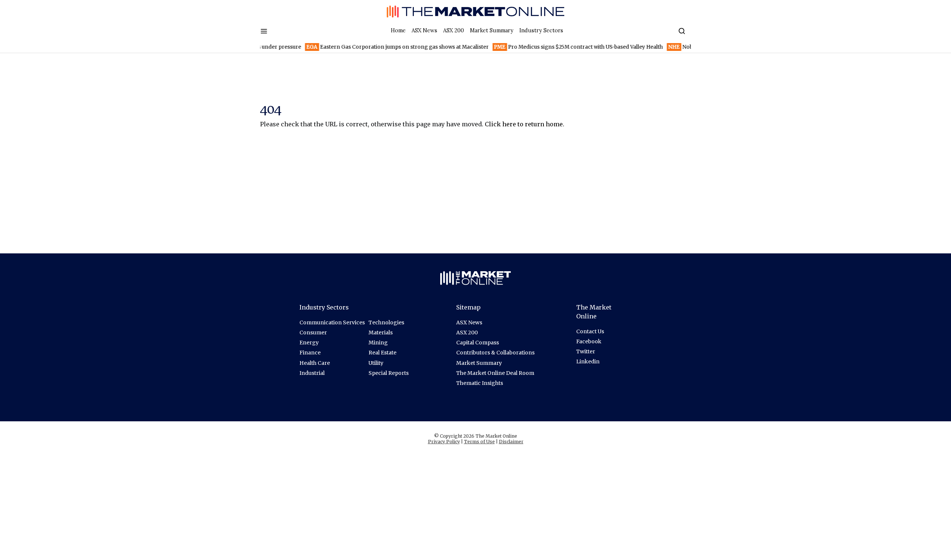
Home (398, 30)
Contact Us (590, 331)
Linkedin (588, 361)
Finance (310, 352)
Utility (376, 363)
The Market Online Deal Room (495, 373)
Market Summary (491, 30)
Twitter (585, 351)
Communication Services (332, 322)
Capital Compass (477, 342)
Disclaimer (511, 441)
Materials (381, 332)
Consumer (313, 332)
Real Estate (382, 352)
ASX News (424, 30)
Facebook (588, 341)
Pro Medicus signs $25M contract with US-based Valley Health (568, 47)
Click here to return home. (524, 124)
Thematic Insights (479, 383)
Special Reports (389, 373)
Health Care (314, 363)
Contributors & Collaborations (495, 352)
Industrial (312, 373)
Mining (378, 342)
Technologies (386, 322)
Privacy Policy (444, 441)
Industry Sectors (541, 30)
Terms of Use (479, 441)
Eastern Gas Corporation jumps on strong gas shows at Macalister (387, 47)
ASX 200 (453, 30)
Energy (309, 342)
